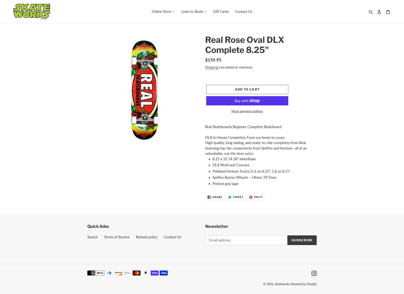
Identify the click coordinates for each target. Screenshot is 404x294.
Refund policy (146, 237)
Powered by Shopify (304, 284)
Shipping (211, 67)
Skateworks (282, 284)
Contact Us (172, 237)
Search (92, 237)
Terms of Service (117, 237)
